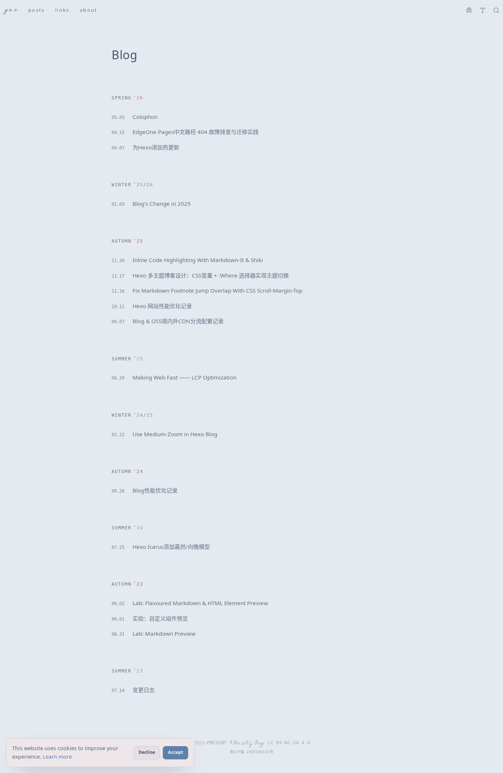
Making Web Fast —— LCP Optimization (174, 377)
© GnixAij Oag (247, 743)
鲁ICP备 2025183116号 (251, 751)
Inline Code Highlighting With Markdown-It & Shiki (187, 260)
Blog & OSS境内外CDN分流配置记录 (168, 321)
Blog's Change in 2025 (151, 203)
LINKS (62, 10)
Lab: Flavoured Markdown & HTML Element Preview (190, 603)
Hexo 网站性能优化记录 (152, 306)
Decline (146, 752)
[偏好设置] (482, 10)
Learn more (57, 756)
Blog (125, 54)
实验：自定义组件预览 (150, 618)
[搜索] (496, 10)
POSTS (36, 10)
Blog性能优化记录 (144, 490)
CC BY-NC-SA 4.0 (289, 742)
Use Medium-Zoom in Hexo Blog (164, 434)
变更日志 (133, 689)
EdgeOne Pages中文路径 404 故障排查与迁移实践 (185, 131)
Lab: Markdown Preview (154, 633)
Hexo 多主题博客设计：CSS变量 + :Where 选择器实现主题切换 (200, 275)
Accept (175, 752)
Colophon (135, 116)
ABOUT (88, 10)
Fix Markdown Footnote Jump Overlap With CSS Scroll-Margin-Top (207, 290)
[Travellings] (469, 10)
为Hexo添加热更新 (145, 147)
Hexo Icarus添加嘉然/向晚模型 (161, 546)
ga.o (11, 10)
